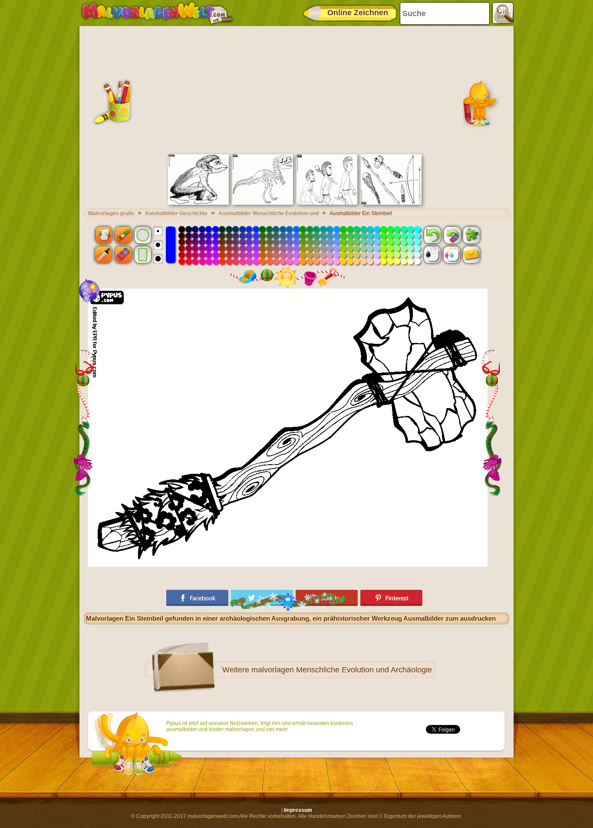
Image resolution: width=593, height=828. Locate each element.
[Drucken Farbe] (452, 254)
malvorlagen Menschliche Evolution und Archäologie (341, 669)
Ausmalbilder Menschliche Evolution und (268, 213)
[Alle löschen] (452, 234)
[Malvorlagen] (156, 13)
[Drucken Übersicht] (432, 254)
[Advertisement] (296, 89)
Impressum (298, 810)
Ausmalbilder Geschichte (176, 213)
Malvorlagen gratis (111, 213)
